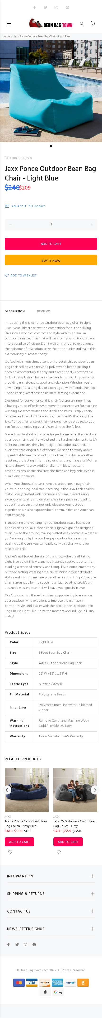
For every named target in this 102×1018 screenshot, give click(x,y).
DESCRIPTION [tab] (15, 311)
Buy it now (51, 261)
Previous (6, 789)
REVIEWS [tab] (44, 311)
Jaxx (8, 816)
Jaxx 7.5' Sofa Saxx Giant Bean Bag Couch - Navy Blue (26, 824)
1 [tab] (51, 146)
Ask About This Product (28, 206)
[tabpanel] (51, 91)
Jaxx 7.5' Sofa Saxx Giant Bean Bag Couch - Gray (74, 824)
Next (95, 789)
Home (6, 36)
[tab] (31, 309)
